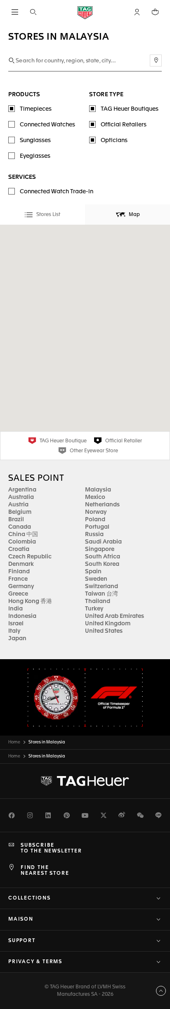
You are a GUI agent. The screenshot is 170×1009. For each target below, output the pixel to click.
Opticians (114, 140)
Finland (19, 572)
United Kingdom (107, 624)
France (18, 579)
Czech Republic (30, 557)
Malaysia (98, 490)
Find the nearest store (45, 870)
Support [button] (21, 940)
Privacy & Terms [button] (35, 961)
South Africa (102, 557)
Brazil (16, 519)
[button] (137, 12)
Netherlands (102, 505)
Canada (19, 527)
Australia (21, 497)
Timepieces (36, 109)
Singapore (99, 549)
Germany (21, 586)
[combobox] (85, 60)
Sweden (96, 579)
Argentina (22, 490)
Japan (17, 638)
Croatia (18, 549)
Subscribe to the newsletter (51, 848)
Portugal (97, 527)
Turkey (94, 609)
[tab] (42, 214)
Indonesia (22, 616)
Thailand (97, 601)
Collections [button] (29, 898)
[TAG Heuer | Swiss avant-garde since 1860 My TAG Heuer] (85, 781)
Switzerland (101, 586)
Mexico (95, 497)
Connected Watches (47, 125)
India (15, 609)
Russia (94, 534)
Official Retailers (123, 125)
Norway (96, 512)
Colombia (22, 542)
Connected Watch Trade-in (56, 192)
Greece (18, 594)
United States (104, 631)
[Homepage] (85, 12)
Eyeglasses (35, 156)
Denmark (21, 564)
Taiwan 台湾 (101, 594)
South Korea (102, 564)
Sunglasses (35, 140)
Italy (14, 631)
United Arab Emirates (114, 616)
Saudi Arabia (103, 542)
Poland (95, 519)
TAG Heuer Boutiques (129, 109)
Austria (18, 505)
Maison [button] (20, 919)
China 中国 (23, 534)
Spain (93, 572)
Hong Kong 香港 (30, 601)
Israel (16, 624)
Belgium (19, 512)
